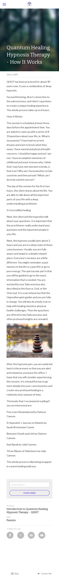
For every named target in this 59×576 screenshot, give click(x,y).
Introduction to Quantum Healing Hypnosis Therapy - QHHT (27, 510)
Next (9, 517)
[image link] (29, 4)
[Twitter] (20, 535)
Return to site (15, 529)
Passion (11, 520)
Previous (10, 505)
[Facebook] (10, 535)
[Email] (41, 535)
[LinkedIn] (31, 535)
